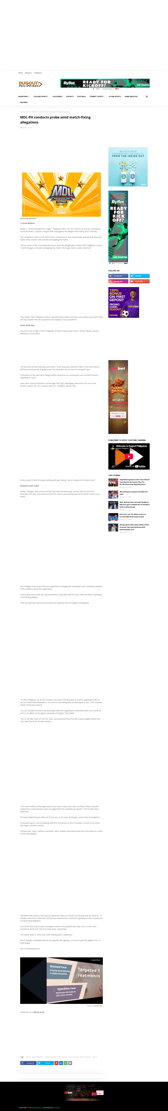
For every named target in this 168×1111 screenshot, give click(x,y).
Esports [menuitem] (70, 96)
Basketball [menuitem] (23, 96)
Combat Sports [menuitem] (96, 96)
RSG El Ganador (85, 1057)
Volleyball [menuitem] (58, 96)
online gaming (74, 1057)
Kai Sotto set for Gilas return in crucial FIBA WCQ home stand (133, 515)
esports (28, 1057)
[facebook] (118, 276)
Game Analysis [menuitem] (131, 96)
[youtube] (140, 281)
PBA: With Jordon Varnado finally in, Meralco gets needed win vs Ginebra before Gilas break (135, 504)
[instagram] (118, 281)
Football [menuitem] (81, 96)
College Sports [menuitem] (40, 96)
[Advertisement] (61, 149)
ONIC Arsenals (62, 1057)
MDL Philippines (37, 1057)
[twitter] (140, 276)
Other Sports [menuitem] (115, 96)
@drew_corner (39, 1012)
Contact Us (38, 73)
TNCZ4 (28, 112)
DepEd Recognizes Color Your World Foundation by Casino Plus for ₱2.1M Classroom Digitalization (134, 481)
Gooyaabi (56, 1108)
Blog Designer (36, 1108)
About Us (28, 73)
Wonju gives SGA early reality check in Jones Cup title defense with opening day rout (134, 527)
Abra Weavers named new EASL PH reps (134, 493)
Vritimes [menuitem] (24, 102)
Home (20, 73)
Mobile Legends (50, 1057)
